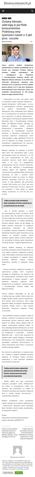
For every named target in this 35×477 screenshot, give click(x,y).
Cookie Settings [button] (8, 472)
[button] (3, 10)
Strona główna (5, 15)
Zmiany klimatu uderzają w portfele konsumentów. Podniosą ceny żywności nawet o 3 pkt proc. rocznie (17, 30)
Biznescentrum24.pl (7, 41)
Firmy (9, 18)
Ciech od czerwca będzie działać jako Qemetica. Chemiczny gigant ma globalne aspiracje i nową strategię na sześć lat (9, 433)
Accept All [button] (19, 472)
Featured (13, 15)
